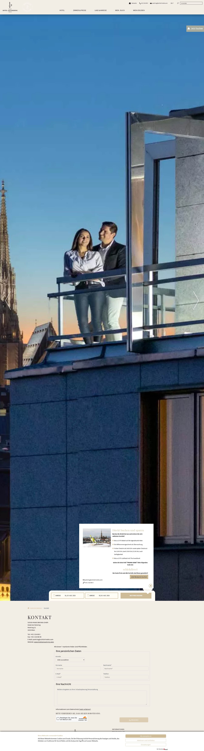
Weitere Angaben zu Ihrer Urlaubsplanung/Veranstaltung (77, 689)
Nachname (107, 665)
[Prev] (5, 300)
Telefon (106, 674)
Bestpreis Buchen (136, 595)
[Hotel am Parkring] (10, 7)
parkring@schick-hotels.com (160, 3)
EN (171, 3)
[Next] (198, 300)
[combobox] (67, 595)
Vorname (59, 665)
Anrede (58, 656)
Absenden (134, 720)
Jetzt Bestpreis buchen (139, 577)
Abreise (92, 595)
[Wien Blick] (27, 7)
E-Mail (58, 674)
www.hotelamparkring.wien (44, 642)
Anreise (58, 595)
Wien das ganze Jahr (118, 732)
